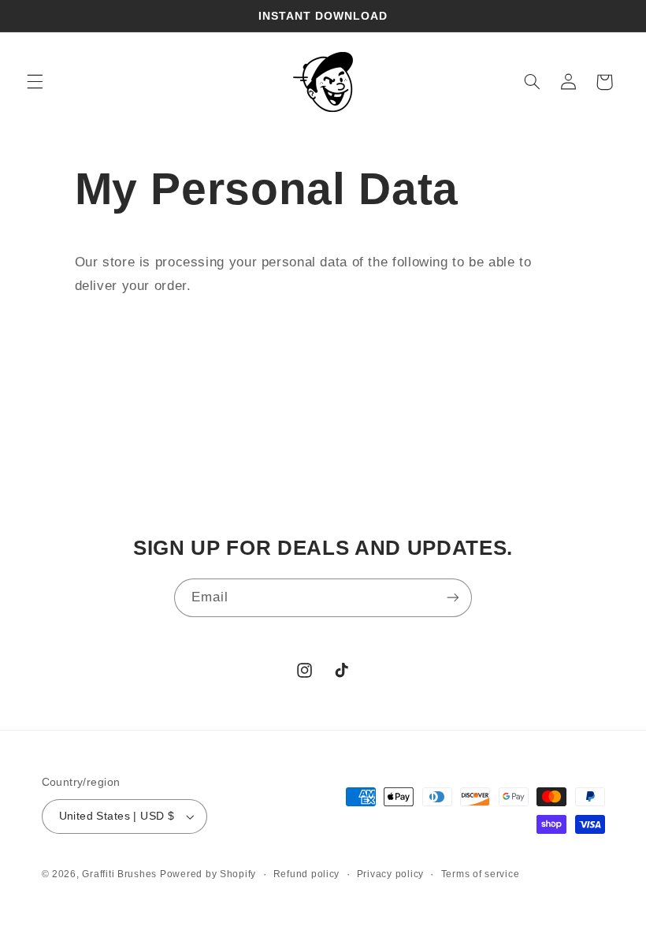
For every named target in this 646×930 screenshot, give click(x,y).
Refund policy (306, 874)
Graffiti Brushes (121, 874)
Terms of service (480, 874)
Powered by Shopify (208, 874)
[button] (35, 82)
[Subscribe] (453, 597)
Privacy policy (390, 874)
